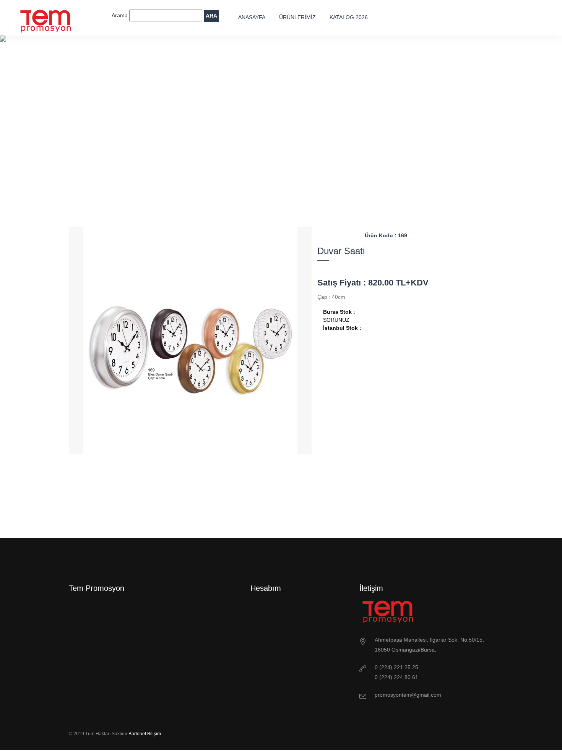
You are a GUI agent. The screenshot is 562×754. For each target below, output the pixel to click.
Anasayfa (251, 17)
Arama (120, 15)
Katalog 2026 (349, 17)
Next (211, 511)
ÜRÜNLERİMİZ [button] (297, 17)
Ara (211, 16)
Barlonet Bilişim (144, 733)
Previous (169, 511)
